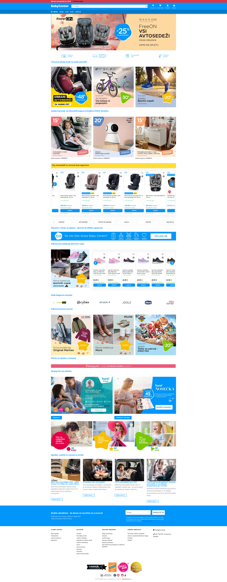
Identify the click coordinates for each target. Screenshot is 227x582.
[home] (60, 6)
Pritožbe (130, 538)
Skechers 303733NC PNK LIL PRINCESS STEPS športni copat (99, 271)
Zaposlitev (54, 540)
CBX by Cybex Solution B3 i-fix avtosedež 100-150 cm (109, 196)
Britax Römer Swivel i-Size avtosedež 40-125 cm (128, 196)
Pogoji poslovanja (107, 533)
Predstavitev (54, 536)
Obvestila (79, 551)
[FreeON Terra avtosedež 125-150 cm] (88, 182)
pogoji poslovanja (147, 521)
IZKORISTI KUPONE (123, 418)
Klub (67, 12)
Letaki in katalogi (82, 538)
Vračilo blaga (106, 538)
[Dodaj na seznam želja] (53, 173)
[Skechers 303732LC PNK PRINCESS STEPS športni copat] (114, 260)
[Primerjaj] (53, 176)
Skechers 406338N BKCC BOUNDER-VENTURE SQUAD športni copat (157, 272)
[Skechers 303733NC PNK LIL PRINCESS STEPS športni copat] (99, 260)
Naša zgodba (55, 533)
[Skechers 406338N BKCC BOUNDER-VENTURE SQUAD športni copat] (158, 260)
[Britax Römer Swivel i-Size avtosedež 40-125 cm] (130, 182)
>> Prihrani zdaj (77, 1)
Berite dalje (56, 499)
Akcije (62, 12)
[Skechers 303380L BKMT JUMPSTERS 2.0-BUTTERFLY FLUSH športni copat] (128, 260)
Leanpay (79, 549)
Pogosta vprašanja (107, 542)
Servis (78, 545)
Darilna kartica (81, 547)
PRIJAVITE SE (158, 512)
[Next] (173, 32)
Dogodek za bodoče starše (84, 540)
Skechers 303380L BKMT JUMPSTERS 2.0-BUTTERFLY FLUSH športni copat (128, 272)
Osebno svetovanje (82, 542)
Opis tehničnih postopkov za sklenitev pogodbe (113, 545)
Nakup (66, 210)
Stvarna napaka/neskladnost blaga (138, 536)
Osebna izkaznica (56, 538)
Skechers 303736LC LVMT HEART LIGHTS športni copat (143, 271)
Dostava (104, 536)
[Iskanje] (146, 6)
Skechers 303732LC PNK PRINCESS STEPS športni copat (114, 271)
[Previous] (54, 32)
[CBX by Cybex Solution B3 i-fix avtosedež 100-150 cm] (109, 182)
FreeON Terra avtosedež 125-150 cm (88, 196)
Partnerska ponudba (83, 553)
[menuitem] (62, 12)
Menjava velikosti (107, 540)
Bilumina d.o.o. (127, 579)
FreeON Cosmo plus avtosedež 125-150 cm (66, 196)
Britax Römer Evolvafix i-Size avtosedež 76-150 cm (172, 196)
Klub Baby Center (82, 536)
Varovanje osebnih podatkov (136, 533)
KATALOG (78, 12)
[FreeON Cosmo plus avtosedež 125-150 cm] (66, 182)
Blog (72, 12)
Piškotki (130, 540)
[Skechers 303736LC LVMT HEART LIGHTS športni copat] (143, 260)
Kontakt (79, 533)
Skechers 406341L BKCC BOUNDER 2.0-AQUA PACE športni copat (172, 272)
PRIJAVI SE (56, 418)
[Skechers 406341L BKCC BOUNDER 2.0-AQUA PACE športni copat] (172, 260)
